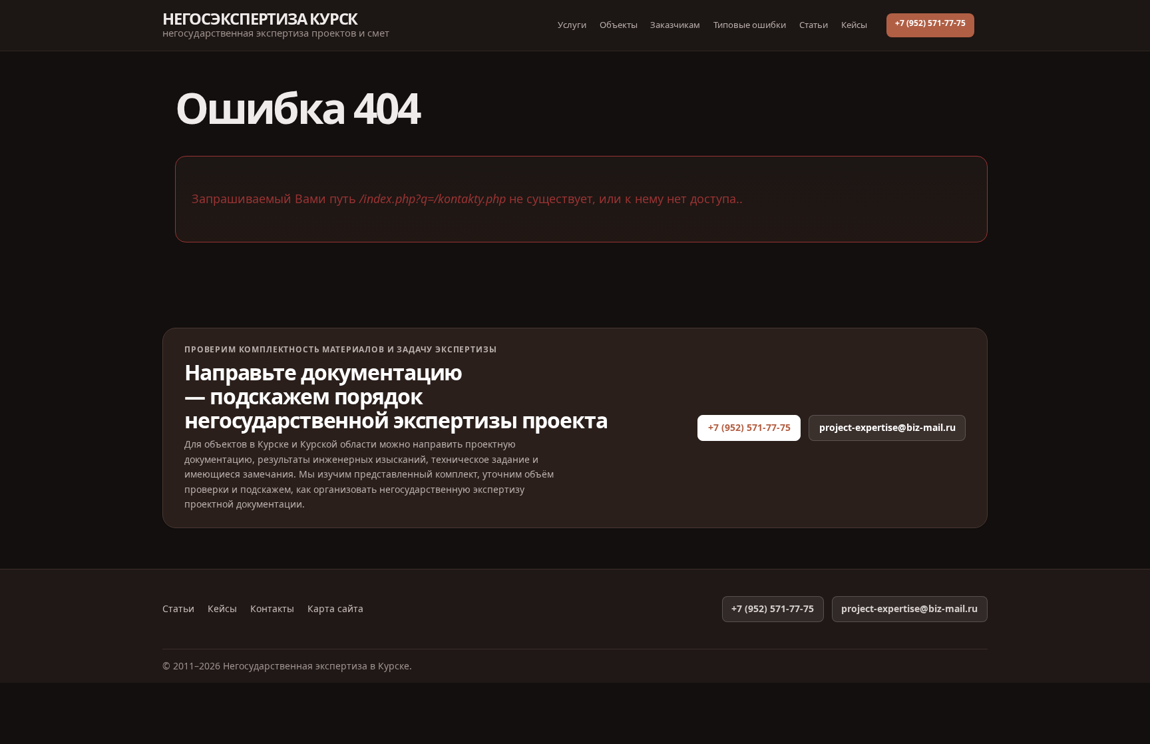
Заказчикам (675, 25)
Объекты (619, 25)
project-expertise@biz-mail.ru (887, 427)
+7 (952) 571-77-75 (930, 23)
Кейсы (854, 25)
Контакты (272, 609)
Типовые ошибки (749, 25)
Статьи (813, 25)
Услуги (572, 25)
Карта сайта (335, 609)
